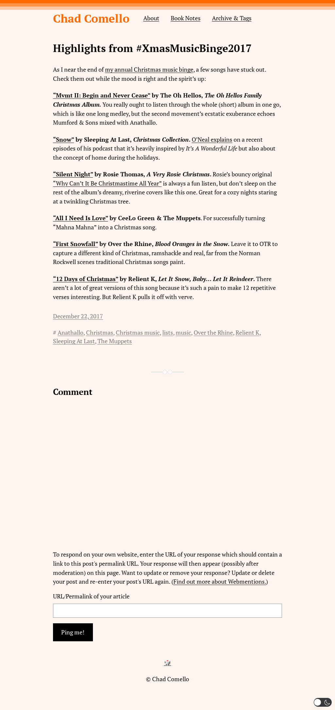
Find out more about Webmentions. (219, 581)
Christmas (99, 332)
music (183, 332)
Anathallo (70, 332)
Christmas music (138, 332)
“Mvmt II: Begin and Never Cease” (101, 95)
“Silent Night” (73, 174)
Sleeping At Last (74, 341)
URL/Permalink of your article (91, 596)
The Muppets (114, 341)
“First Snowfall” (75, 244)
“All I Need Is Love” (80, 218)
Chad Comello (91, 18)
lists (167, 332)
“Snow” (63, 139)
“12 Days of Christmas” (85, 279)
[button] (323, 702)
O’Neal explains (212, 139)
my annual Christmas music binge (149, 69)
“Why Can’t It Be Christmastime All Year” (107, 183)
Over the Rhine (213, 332)
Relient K (247, 332)
